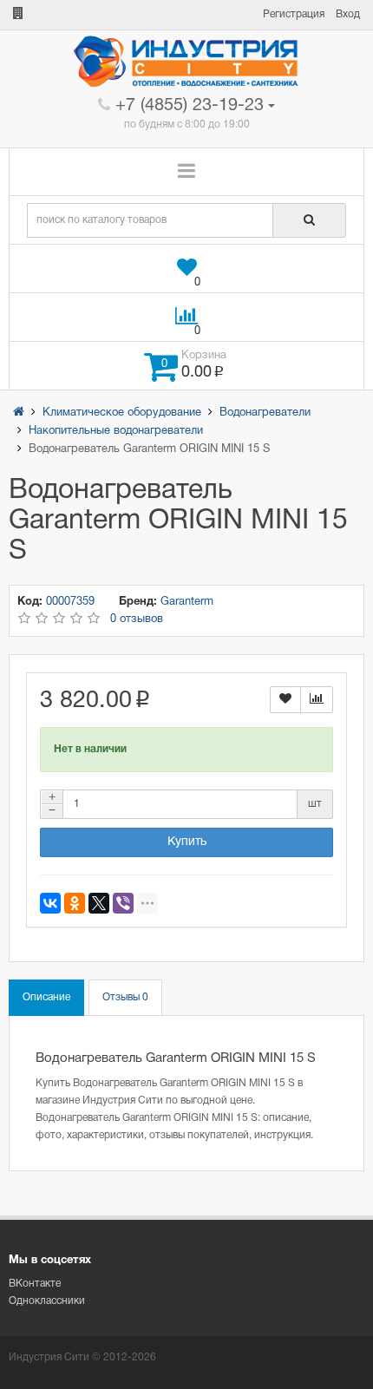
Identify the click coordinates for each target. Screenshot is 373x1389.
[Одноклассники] (74, 903)
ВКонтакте (35, 1283)
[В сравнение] (316, 699)
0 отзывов (136, 619)
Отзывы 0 (125, 997)
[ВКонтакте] (50, 903)
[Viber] (123, 903)
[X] (98, 903)
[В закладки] (285, 699)
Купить (186, 842)
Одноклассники (47, 1301)
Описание (46, 997)
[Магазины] (18, 14)
